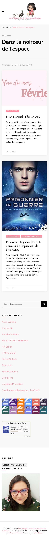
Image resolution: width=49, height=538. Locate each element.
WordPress (38, 533)
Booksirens (7, 377)
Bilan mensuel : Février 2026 (23, 117)
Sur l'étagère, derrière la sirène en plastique (24, 529)
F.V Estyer (7, 346)
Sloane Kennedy (10, 371)
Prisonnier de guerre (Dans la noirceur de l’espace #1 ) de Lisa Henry (23, 245)
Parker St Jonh (9, 359)
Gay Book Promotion (12, 383)
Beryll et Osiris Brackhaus (15, 340)
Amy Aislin (7, 328)
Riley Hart (7, 365)
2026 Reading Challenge (16, 423)
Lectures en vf (13, 236)
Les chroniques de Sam (31, 236)
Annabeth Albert (10, 334)
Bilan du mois (12, 111)
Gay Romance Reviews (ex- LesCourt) (21, 390)
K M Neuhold (9, 352)
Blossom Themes (16, 533)
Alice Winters (9, 321)
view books (27, 436)
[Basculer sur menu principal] (3, 12)
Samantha (13, 427)
